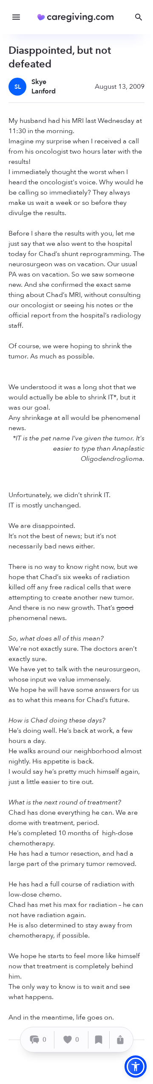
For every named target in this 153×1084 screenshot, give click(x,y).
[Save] (99, 1040)
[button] (135, 1066)
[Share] (120, 1040)
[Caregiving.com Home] (78, 17)
